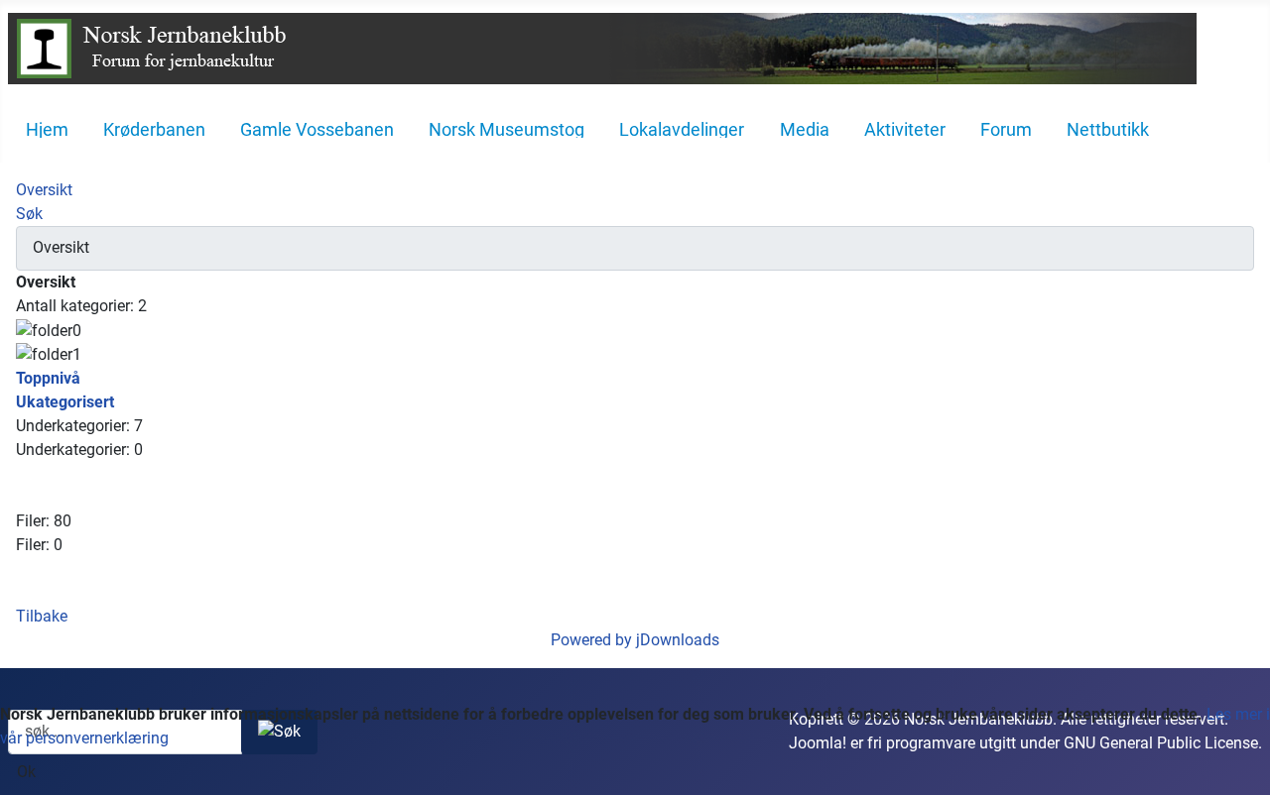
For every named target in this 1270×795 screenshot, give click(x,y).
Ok (26, 771)
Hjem (47, 130)
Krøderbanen (154, 130)
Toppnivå (48, 378)
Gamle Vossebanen (317, 130)
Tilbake (41, 616)
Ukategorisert (65, 402)
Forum (1006, 130)
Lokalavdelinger (681, 130)
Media (804, 130)
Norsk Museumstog (506, 130)
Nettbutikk (1108, 130)
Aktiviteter (905, 130)
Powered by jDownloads (635, 639)
